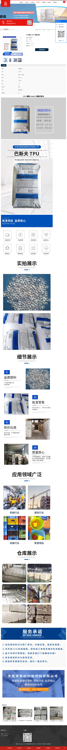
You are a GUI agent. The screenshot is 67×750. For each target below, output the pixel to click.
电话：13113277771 (5, 733)
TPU (52, 29)
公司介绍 (19, 748)
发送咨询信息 (42, 49)
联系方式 (57, 748)
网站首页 (44, 29)
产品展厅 (48, 29)
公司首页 (9, 748)
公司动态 (29, 748)
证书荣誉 (48, 748)
